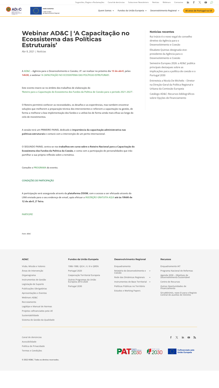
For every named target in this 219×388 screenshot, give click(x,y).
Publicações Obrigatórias (34, 289)
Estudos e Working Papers (127, 291)
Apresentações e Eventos (34, 293)
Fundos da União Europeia (131, 10)
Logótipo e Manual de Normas (37, 306)
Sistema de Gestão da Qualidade (38, 320)
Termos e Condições (32, 351)
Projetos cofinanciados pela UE (37, 311)
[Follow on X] (176, 337)
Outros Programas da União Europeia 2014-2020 (82, 281)
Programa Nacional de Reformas (176, 271)
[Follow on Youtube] (188, 337)
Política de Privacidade (33, 346)
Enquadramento (122, 266)
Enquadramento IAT (170, 266)
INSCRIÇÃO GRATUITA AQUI (99, 197)
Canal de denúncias (116, 2)
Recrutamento (29, 302)
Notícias (155, 2)
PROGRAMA (40, 167)
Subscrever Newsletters (138, 2)
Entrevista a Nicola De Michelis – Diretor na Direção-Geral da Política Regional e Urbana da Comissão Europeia (172, 84)
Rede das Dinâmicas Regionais (129, 277)
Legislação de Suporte (33, 284)
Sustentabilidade (30, 315)
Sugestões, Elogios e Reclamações (89, 2)
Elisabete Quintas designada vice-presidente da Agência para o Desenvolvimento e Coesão (168, 54)
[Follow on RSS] (194, 337)
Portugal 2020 (75, 271)
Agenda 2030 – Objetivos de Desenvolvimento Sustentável (175, 276)
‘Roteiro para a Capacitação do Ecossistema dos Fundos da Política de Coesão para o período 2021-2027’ (77, 91)
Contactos (178, 2)
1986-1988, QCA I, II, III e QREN (83, 266)
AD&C (27, 70)
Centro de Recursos (170, 282)
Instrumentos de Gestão (34, 280)
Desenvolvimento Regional (163, 10)
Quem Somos (104, 10)
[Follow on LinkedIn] (182, 337)
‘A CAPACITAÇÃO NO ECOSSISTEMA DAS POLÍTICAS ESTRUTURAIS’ (75, 74)
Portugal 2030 (75, 286)
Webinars (167, 2)
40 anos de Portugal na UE (198, 10)
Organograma (29, 275)
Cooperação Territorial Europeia (84, 275)
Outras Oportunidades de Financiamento (173, 287)
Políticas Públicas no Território (129, 286)
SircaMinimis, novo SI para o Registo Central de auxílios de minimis (178, 294)
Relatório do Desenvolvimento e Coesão (130, 272)
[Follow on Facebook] (170, 337)
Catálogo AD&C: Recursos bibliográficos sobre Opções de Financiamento (172, 96)
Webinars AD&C (30, 298)
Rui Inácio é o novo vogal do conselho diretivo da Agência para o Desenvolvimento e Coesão (171, 40)
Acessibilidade (29, 342)
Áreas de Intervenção (32, 271)
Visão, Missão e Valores (33, 266)
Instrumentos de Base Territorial (130, 282)
